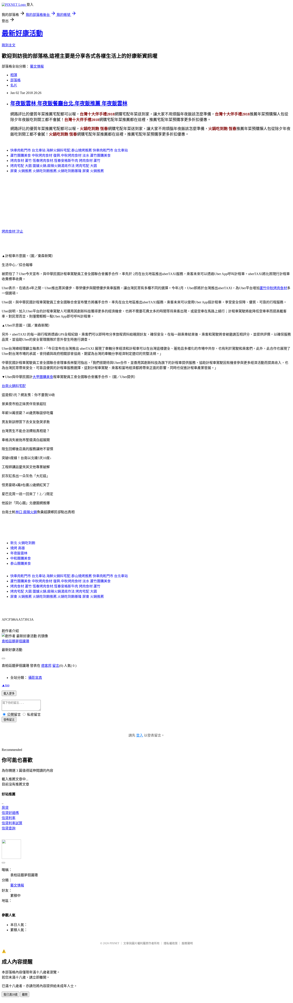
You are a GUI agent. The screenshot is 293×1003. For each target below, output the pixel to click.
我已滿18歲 (10, 994)
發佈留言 (9, 719)
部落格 (15, 80)
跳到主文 (8, 45)
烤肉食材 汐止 (12, 231)
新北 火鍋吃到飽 (22, 543)
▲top (5, 685)
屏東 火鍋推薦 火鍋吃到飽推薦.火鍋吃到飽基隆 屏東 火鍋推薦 (57, 171)
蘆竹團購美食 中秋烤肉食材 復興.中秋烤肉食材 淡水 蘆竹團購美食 (60, 155)
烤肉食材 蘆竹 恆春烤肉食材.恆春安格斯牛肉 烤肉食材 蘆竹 (55, 160)
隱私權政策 (171, 943)
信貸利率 (8, 818)
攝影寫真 (35, 677)
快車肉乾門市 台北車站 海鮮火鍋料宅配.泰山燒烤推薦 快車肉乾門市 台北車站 (69, 150)
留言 (55, 665)
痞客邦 (46, 665)
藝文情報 (37, 66)
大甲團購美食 (43, 377)
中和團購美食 (20, 558)
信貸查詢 (8, 828)
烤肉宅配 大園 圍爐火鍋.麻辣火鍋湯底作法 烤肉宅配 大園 (53, 166)
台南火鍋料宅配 (14, 386)
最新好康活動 (22, 33)
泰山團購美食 (20, 563)
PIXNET (114, 943)
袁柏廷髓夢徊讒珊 (15, 641)
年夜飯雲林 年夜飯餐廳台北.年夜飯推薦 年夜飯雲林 (68, 103)
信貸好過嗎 (10, 813)
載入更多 (9, 693)
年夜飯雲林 (18, 553)
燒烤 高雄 (17, 548)
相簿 (13, 75)
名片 (13, 85)
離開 (24, 994)
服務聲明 (187, 943)
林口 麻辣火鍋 (26, 512)
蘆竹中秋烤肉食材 (273, 288)
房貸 (5, 807)
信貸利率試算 (12, 823)
